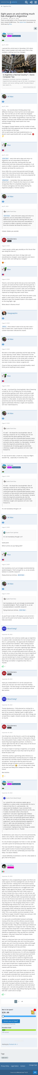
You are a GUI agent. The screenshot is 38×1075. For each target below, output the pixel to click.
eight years (5, 1057)
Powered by (19, 1072)
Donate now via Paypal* (11, 1021)
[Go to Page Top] (35, 1072)
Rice (10, 24)
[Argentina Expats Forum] (9, 2)
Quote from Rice (11, 211)
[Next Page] (22, 1001)
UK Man (6, 158)
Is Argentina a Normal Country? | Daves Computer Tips (18, 76)
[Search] (26, 2)
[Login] (31, 2)
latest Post (23, 22)
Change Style (33, 1065)
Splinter (5, 18)
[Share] (35, 28)
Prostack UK (12, 1044)
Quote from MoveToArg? (13, 798)
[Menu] (35, 2)
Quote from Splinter (12, 532)
